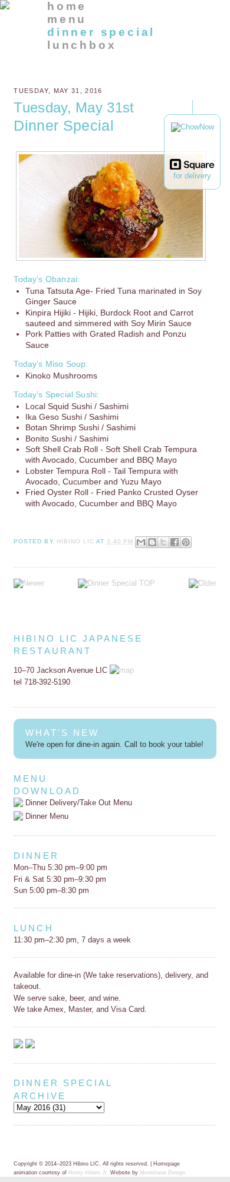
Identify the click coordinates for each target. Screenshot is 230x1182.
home (67, 6)
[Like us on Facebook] (18, 1045)
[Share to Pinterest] (186, 542)
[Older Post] (202, 583)
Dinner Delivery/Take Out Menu (77, 802)
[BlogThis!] (152, 542)
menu (67, 19)
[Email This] (141, 542)
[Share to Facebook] (174, 542)
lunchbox (81, 45)
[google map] (122, 670)
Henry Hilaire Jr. (88, 1173)
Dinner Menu (45, 816)
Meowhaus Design (162, 1173)
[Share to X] (163, 542)
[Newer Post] (29, 583)
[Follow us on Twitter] (30, 1045)
